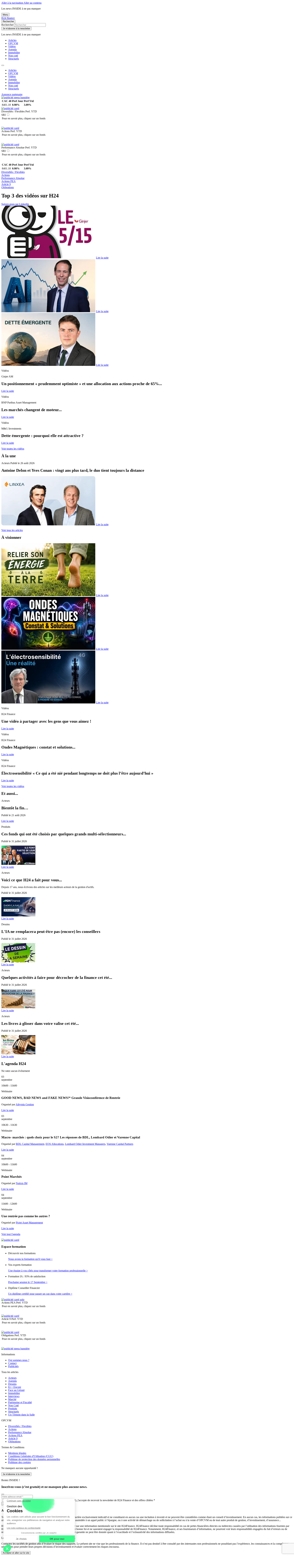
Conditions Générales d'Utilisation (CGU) (30, 1456)
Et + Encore (14, 1387)
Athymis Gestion (25, 1104)
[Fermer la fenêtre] (2, 1494)
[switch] (8, 115)
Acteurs (12, 1377)
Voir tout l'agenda (10, 1234)
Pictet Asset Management (29, 1222)
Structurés (13, 58)
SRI (3, 114)
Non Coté (13, 1405)
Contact (12, 1363)
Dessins (12, 1384)
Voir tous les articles (12, 530)
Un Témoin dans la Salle (21, 1414)
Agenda (12, 49)
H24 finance (8, 18)
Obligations (7, 187)
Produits (12, 1408)
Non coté (13, 55)
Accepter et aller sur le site (16, 1553)
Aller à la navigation (12, 2)
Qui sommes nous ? (18, 1360)
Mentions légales (17, 1453)
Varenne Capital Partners (120, 1143)
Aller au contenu (33, 2)
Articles (12, 40)
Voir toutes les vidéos (12, 448)
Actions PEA (8, 181)
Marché (12, 1399)
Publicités (13, 1366)
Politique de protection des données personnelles (34, 1459)
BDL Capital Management (30, 1143)
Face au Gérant (16, 1390)
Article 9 (6, 184)
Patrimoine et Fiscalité (20, 1402)
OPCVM (13, 43)
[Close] (2, 65)
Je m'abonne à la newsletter (16, 28)
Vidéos (12, 46)
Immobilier (14, 52)
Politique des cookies (19, 1462)
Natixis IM (21, 1183)
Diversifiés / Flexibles (13, 172)
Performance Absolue (12, 178)
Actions (5, 175)
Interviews (13, 1396)
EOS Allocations (55, 1143)
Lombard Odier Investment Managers (85, 1143)
